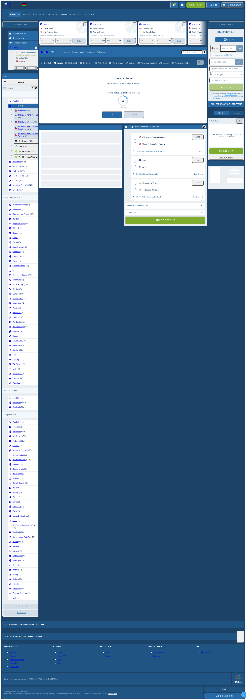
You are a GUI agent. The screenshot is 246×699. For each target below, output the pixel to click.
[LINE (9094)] (42, 52)
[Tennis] (47, 52)
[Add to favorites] (85, 24)
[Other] (200, 62)
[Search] (204, 52)
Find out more (112, 694)
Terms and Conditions (231, 95)
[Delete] (119, 127)
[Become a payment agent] (182, 5)
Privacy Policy (217, 96)
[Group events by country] (36, 88)
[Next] (48, 127)
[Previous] (36, 47)
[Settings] (224, 5)
